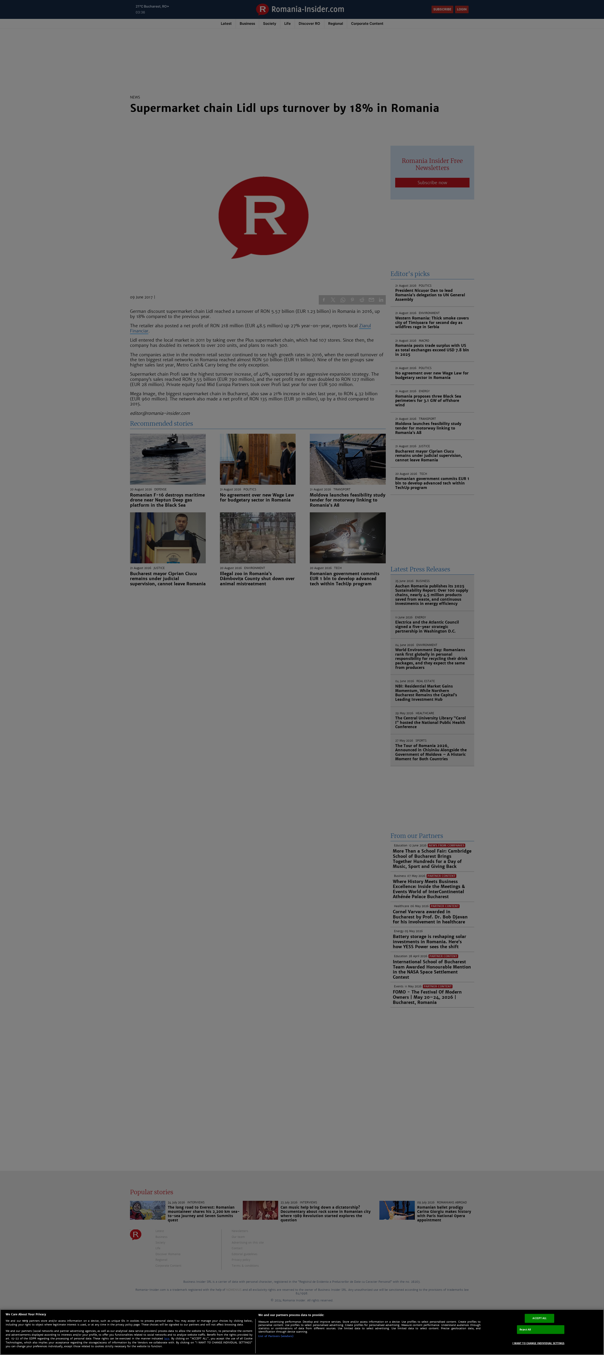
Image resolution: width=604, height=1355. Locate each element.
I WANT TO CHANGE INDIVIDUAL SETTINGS (538, 1343)
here (166, 1338)
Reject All (525, 1329)
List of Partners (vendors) (275, 1336)
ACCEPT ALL (539, 1318)
